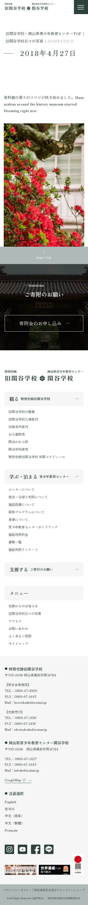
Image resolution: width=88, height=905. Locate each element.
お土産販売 (16, 434)
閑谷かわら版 (18, 441)
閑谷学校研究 (18, 449)
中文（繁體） (14, 823)
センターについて (21, 489)
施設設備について (21, 504)
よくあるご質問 (19, 636)
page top (43, 257)
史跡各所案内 (18, 426)
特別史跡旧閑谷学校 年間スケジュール (36, 456)
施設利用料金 (18, 534)
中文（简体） (14, 815)
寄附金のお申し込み (40, 323)
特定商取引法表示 (45, 890)
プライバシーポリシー (18, 890)
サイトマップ (18, 643)
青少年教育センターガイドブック (33, 527)
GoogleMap (13, 779)
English (10, 801)
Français (11, 830)
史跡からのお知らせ (23, 606)
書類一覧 (15, 542)
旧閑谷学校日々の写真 (24, 613)
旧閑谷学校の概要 (21, 411)
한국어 (10, 808)
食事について (18, 519)
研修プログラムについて (26, 512)
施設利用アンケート (23, 549)
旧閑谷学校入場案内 (23, 419)
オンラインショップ (72, 890)
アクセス (15, 621)
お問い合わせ (18, 628)
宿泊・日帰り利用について (28, 497)
